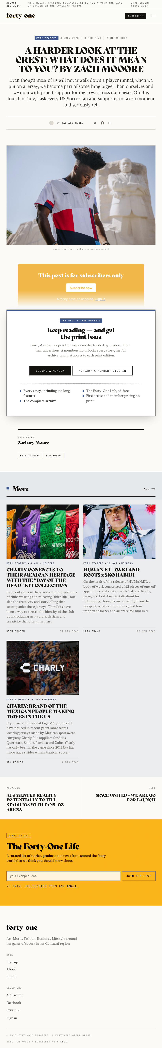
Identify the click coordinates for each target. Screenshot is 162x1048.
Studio (12, 976)
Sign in (12, 1018)
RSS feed (13, 1010)
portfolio (53, 455)
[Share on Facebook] (102, 123)
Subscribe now (81, 288)
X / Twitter (15, 995)
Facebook (14, 1003)
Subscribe (135, 16)
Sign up (12, 962)
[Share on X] (94, 123)
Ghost (64, 1041)
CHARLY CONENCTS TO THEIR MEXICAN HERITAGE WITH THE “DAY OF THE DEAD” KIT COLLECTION (41, 577)
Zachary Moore (73, 123)
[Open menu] (153, 16)
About (11, 969)
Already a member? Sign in (102, 370)
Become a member (50, 370)
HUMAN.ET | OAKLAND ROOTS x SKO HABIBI (111, 572)
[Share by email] (109, 123)
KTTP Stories (46, 38)
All (147, 488)
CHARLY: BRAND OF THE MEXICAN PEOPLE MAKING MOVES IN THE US (40, 711)
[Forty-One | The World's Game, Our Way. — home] (21, 16)
